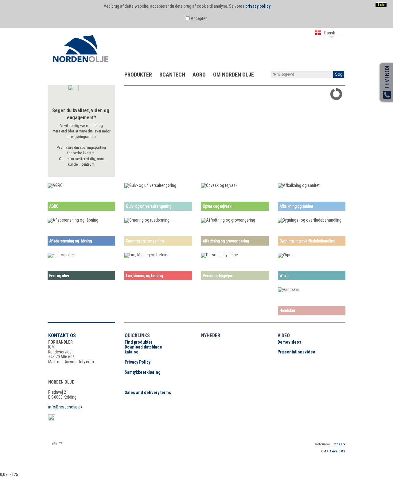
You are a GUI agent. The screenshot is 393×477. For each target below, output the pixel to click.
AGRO (199, 74)
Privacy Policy (137, 362)
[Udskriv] (54, 443)
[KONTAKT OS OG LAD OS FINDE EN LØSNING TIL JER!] (232, 87)
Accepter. (198, 18)
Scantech (172, 74)
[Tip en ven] (60, 443)
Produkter (138, 74)
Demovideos (289, 342)
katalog (131, 351)
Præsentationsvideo (296, 351)
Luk (381, 5)
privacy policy (257, 6)
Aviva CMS (337, 451)
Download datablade (143, 347)
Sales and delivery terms (148, 392)
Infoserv (339, 444)
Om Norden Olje (233, 74)
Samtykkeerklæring (143, 372)
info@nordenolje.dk (65, 406)
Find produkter (138, 342)
